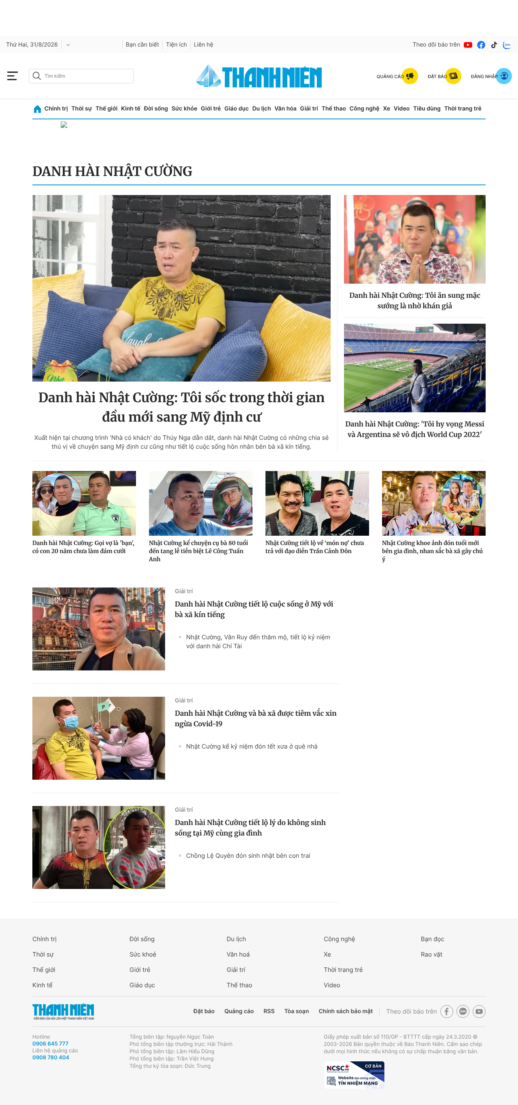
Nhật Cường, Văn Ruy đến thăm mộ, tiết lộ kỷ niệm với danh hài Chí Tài (258, 641)
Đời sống (156, 108)
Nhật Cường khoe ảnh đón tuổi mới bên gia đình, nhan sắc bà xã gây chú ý (432, 551)
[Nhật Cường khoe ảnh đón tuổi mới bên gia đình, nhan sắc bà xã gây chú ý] (434, 503)
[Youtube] (468, 45)
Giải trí (309, 108)
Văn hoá (238, 954)
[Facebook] (481, 45)
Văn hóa (285, 108)
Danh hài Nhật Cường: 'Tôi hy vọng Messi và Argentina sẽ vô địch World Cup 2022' (414, 429)
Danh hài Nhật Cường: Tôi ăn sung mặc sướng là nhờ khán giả (414, 300)
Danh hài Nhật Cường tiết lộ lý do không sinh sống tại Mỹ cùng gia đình (250, 828)
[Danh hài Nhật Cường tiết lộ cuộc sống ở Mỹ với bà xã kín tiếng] (98, 628)
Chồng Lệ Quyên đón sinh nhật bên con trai (248, 855)
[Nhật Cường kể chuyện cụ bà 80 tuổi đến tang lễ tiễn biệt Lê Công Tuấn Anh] (201, 503)
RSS (268, 1011)
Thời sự (81, 108)
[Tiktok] (494, 45)
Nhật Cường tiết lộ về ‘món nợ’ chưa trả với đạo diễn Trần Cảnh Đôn (314, 547)
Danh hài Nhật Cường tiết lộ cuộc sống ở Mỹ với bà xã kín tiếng (254, 609)
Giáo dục (236, 108)
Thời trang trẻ (463, 108)
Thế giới (106, 108)
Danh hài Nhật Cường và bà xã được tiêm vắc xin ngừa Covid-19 (256, 718)
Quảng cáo (239, 1011)
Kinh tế (130, 108)
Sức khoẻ (143, 954)
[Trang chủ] (37, 109)
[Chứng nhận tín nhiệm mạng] (354, 1075)
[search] (81, 76)
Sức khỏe (184, 108)
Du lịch (261, 108)
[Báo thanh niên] (259, 75)
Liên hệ (203, 44)
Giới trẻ (211, 108)
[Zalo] (507, 45)
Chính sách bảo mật (345, 1011)
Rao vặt (431, 954)
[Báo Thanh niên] (63, 1011)
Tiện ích (176, 44)
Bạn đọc (432, 939)
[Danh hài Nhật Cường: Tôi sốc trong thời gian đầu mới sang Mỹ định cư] (181, 288)
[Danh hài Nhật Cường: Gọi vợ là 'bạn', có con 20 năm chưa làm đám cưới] (84, 503)
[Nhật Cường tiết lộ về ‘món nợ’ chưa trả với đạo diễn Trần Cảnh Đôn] (317, 503)
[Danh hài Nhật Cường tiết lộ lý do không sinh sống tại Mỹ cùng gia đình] (98, 847)
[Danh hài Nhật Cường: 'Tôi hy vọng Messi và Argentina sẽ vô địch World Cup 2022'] (415, 368)
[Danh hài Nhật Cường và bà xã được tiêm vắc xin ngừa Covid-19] (98, 738)
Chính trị (56, 108)
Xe (386, 108)
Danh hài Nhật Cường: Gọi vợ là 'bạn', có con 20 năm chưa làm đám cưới (83, 547)
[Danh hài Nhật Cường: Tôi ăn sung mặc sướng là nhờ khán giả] (415, 239)
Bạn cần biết (142, 44)
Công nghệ (365, 108)
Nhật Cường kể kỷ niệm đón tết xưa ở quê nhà (252, 746)
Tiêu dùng (427, 108)
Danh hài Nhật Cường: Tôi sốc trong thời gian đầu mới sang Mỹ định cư (181, 407)
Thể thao (334, 108)
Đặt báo (203, 1011)
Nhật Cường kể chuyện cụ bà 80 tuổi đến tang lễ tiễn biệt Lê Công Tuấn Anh (198, 551)
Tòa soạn (296, 1011)
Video (402, 108)
